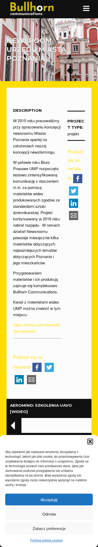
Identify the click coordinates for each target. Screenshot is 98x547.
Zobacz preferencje (49, 528)
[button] (90, 441)
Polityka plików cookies (46, 540)
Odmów (49, 514)
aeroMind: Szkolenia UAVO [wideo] (41, 408)
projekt (73, 133)
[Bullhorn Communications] (32, 8)
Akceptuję (49, 499)
